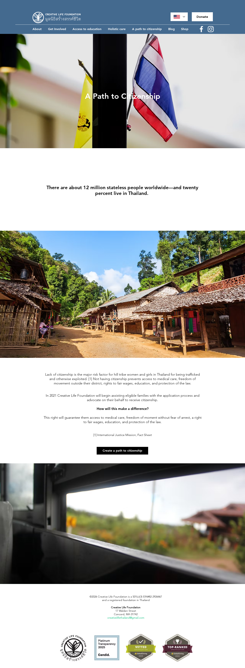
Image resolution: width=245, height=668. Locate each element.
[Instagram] (211, 29)
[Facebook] (201, 29)
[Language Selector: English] (179, 16)
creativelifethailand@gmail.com (125, 617)
